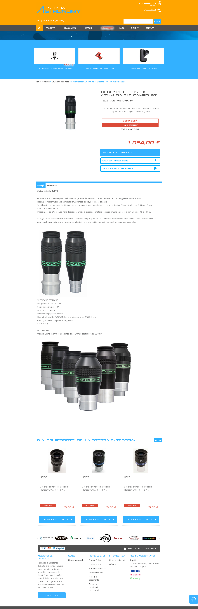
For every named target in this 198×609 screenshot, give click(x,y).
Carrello (147, 3)
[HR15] (141, 460)
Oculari (47, 81)
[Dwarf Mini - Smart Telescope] (143, 55)
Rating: (50, 20)
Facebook (135, 570)
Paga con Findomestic (115, 161)
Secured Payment (142, 548)
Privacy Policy (95, 560)
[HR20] (57, 460)
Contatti (150, 28)
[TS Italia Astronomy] (59, 10)
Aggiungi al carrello (57, 519)
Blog (122, 28)
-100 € (69, 64)
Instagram (135, 574)
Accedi (150, 9)
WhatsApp (135, 578)
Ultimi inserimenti (117, 560)
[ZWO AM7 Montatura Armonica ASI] (99, 55)
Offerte (107, 28)
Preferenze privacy (97, 568)
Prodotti (50, 28)
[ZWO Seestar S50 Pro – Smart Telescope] (54, 55)
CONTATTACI (51, 595)
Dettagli (40, 185)
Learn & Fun (70, 28)
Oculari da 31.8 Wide (60, 81)
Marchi (88, 28)
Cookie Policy (95, 564)
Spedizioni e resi (96, 572)
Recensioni (52, 185)
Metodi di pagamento (94, 578)
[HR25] (99, 460)
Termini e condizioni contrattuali (94, 587)
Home (38, 81)
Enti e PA (135, 28)
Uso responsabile (76, 560)
